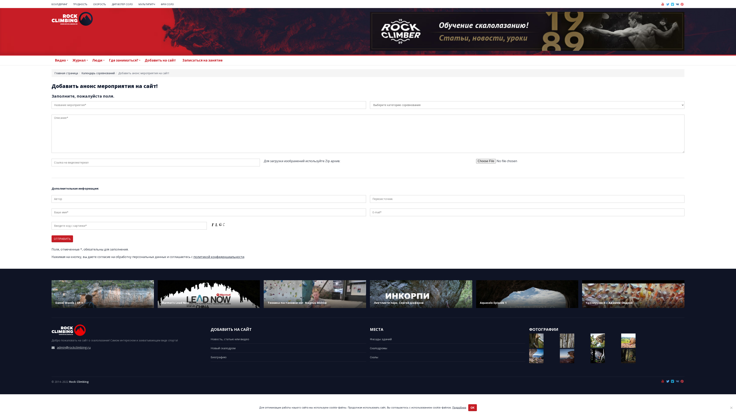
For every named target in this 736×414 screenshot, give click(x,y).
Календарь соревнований (98, 73)
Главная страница (66, 73)
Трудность (80, 4)
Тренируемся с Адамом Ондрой (609, 303)
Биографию (219, 357)
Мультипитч (147, 4)
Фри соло (167, 4)
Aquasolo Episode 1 (493, 303)
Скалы (374, 357)
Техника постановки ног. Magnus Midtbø (297, 303)
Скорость (99, 4)
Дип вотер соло (122, 4)
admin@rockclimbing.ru (74, 347)
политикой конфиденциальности (218, 257)
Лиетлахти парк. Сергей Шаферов (399, 303)
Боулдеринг (59, 4)
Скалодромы (378, 348)
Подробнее (459, 407)
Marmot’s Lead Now (175, 303)
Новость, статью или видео (230, 339)
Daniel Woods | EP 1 (69, 303)
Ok (473, 407)
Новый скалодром (223, 348)
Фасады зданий (381, 339)
